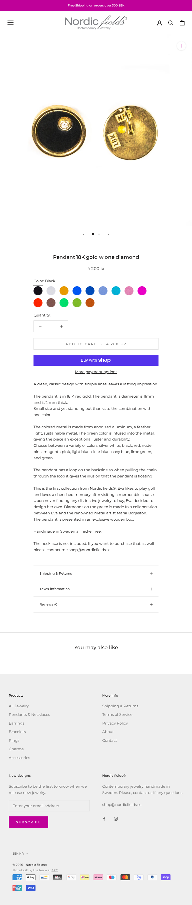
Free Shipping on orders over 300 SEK (96, 5)
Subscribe (28, 822)
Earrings (16, 723)
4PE (55, 870)
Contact (109, 740)
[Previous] (83, 234)
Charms (16, 749)
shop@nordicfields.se (122, 804)
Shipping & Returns (56, 573)
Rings (14, 740)
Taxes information (55, 589)
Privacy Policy (115, 723)
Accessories (19, 757)
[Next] (109, 234)
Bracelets (17, 731)
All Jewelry (19, 706)
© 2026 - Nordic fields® (29, 865)
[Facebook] (104, 818)
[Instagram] (116, 818)
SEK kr (18, 853)
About (108, 731)
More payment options (96, 371)
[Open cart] (182, 22)
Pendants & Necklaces (29, 714)
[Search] (171, 22)
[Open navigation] (11, 22)
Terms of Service (117, 714)
